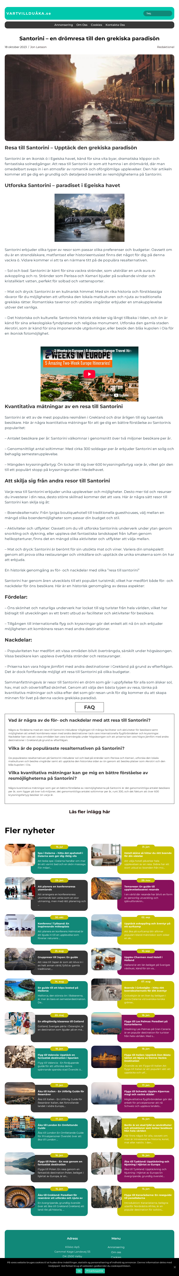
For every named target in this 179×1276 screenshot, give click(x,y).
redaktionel (165, 47)
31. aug (59, 951)
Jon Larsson (38, 47)
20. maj (59, 1015)
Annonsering (63, 25)
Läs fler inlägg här (89, 811)
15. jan (59, 1188)
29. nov (145, 880)
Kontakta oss (115, 25)
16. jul (59, 846)
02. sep (145, 917)
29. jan (59, 880)
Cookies (96, 25)
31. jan (146, 846)
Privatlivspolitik (94, 1271)
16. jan (146, 1118)
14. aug (59, 981)
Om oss (81, 25)
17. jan (59, 1085)
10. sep (146, 951)
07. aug (146, 981)
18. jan (146, 1015)
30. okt (59, 917)
